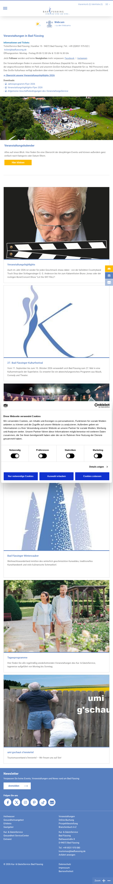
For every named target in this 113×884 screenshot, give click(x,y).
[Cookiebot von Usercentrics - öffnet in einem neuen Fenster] (97, 405)
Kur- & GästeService (13, 832)
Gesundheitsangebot (14, 820)
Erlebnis (7, 823)
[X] (16, 802)
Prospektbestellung (68, 823)
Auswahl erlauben (56, 476)
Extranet (8, 839)
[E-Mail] (51, 802)
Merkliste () (97, 4)
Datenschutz (65, 864)
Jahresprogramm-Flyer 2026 (21, 84)
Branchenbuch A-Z (68, 827)
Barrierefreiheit (66, 871)
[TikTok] (43, 802)
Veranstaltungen (67, 816)
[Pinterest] (34, 802)
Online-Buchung (66, 820)
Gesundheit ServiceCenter (16, 835)
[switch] (42, 456)
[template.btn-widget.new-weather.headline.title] (38, 25)
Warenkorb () (85, 4)
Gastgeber (9, 827)
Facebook (69, 58)
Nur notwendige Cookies (20, 476)
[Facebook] (7, 802)
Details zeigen (96, 466)
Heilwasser (9, 816)
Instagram (82, 58)
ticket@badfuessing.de (15, 49)
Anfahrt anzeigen (67, 854)
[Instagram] (25, 802)
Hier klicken (18, 162)
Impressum (64, 867)
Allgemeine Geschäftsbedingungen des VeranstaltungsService (38, 91)
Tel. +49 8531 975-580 (69, 847)
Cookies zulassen (92, 476)
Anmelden (13, 785)
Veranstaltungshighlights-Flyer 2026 (25, 87)
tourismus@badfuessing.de (72, 851)
